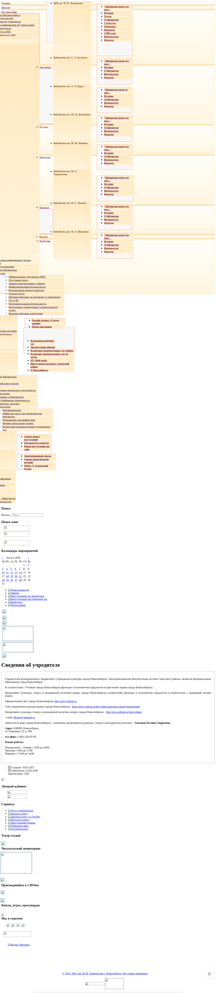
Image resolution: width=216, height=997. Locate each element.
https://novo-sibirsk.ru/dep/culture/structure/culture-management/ (106, 706)
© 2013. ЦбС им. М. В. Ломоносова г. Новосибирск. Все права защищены (105, 973)
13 (16, 572)
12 (11, 572)
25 (7, 580)
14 (20, 572)
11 (7, 572)
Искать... (6, 515)
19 (11, 576)
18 (7, 576)
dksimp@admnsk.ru (24, 717)
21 (20, 576)
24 (3, 580)
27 (16, 580)
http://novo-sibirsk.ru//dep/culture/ (124, 712)
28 (20, 580)
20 (16, 576)
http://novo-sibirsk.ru (66, 701)
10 (3, 572)
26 (11, 580)
